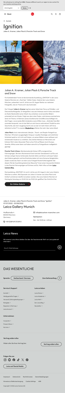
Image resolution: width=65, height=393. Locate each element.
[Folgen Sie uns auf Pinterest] (27, 360)
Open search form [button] (51, 14)
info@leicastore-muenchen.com (47, 212)
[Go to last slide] (2, 60)
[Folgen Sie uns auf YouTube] (9, 360)
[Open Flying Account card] (56, 14)
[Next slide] (62, 60)
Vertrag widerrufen (51, 344)
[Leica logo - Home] (32, 14)
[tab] (29, 82)
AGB (39, 381)
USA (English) (8, 8)
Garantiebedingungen (41, 377)
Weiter (25, 8)
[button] (60, 278)
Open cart (60, 14)
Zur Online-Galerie (17, 184)
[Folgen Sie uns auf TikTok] (18, 360)
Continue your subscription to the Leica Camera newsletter (60, 247)
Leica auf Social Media (14, 366)
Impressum (6, 377)
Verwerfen (30, 8)
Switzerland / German (22, 278)
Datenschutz (16, 377)
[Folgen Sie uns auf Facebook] (14, 360)
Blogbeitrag (29, 128)
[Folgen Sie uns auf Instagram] (5, 360)
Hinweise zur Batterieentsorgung (13, 381)
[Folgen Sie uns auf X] (22, 360)
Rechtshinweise (27, 377)
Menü (9, 14)
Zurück (8, 21)
